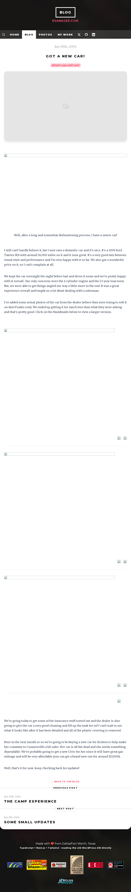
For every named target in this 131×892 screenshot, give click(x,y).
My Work (65, 34)
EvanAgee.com (65, 20)
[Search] (3, 34)
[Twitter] (79, 34)
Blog (29, 34)
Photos (45, 34)
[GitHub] (86, 34)
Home (14, 34)
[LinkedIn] (93, 34)
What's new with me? (65, 65)
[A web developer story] (65, 869)
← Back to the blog (65, 781)
